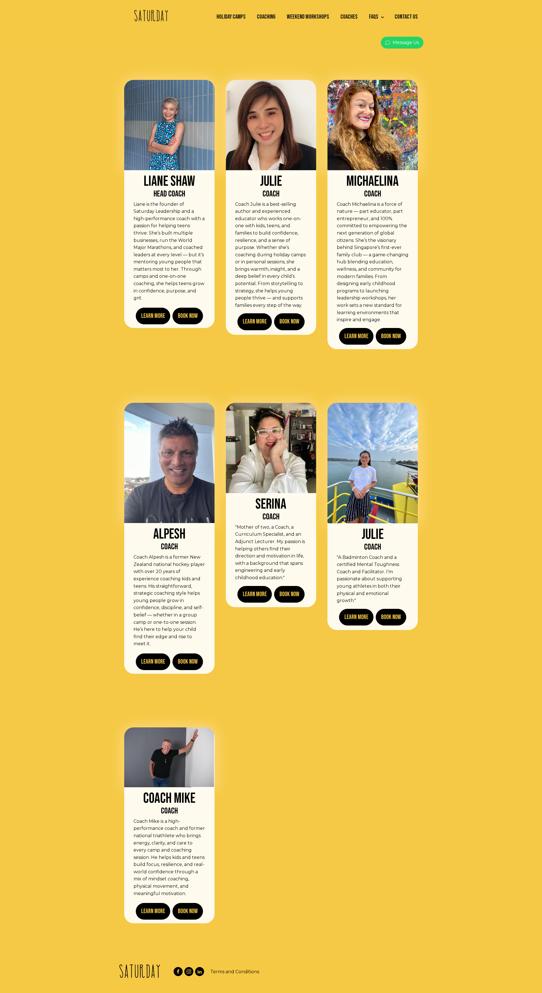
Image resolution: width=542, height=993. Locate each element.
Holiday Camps (231, 16)
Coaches (349, 16)
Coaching (266, 16)
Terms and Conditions (234, 971)
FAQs (373, 16)
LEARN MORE (153, 316)
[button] (402, 43)
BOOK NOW (188, 316)
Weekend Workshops (308, 16)
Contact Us (406, 16)
